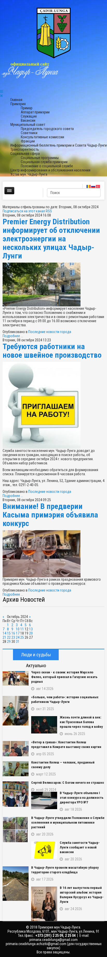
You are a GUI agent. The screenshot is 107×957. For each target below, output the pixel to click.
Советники (29, 133)
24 (17, 637)
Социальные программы (40, 158)
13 (31, 629)
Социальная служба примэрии (44, 162)
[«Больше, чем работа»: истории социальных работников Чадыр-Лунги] (16, 710)
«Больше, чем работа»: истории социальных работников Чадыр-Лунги (64, 699)
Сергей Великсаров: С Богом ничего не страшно (67, 783)
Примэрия (18, 104)
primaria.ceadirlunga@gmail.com (53, 940)
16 (13, 633)
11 (22, 629)
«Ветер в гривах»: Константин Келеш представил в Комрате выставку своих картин (66, 744)
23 (13, 637)
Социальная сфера (25, 154)
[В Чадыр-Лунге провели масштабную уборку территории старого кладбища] (16, 883)
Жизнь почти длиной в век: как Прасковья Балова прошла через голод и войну (81, 722)
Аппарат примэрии (35, 112)
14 (4, 633)
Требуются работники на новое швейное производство (52, 350)
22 (9, 637)
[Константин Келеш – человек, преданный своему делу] (16, 768)
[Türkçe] (98, 186)
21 (4, 637)
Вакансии (28, 120)
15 (9, 633)
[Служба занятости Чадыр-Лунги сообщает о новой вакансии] (44, 850)
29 (9, 641)
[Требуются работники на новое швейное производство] (53, 405)
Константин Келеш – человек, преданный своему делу (63, 764)
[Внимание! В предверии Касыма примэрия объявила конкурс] (53, 553)
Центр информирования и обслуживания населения (50, 170)
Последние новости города (49, 332)
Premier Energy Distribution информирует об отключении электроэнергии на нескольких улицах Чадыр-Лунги (51, 238)
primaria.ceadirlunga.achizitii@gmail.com (36, 944)
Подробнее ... (13, 336)
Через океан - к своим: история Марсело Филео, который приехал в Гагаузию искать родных (64, 676)
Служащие (29, 116)
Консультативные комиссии (42, 137)
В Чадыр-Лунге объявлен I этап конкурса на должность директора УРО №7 (81, 797)
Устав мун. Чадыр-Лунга (28, 174)
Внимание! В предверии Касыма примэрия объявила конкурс (50, 515)
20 (31, 633)
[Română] (88, 186)
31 (17, 641)
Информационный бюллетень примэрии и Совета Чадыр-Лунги (58, 145)
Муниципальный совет (27, 125)
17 (17, 633)
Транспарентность (24, 149)
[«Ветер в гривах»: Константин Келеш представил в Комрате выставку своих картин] (16, 748)
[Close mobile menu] (1, 95)
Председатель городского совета (47, 129)
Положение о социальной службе (47, 166)
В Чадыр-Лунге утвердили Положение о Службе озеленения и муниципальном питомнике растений (67, 822)
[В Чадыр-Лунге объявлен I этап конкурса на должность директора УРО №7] (44, 800)
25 (22, 637)
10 (17, 629)
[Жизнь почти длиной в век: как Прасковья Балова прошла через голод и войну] (44, 724)
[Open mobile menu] (1, 91)
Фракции (28, 141)
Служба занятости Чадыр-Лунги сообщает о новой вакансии (80, 847)
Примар (26, 108)
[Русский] (93, 186)
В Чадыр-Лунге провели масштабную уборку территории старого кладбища (65, 870)
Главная (16, 100)
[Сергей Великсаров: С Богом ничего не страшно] (16, 794)
